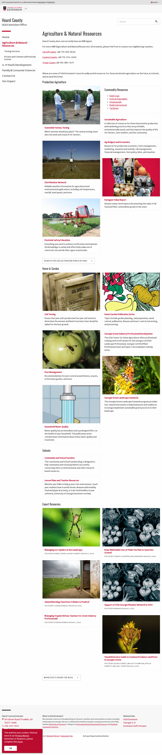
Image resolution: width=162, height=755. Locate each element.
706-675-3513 (10, 726)
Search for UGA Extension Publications (68, 260)
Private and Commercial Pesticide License (20, 58)
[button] (25, 8)
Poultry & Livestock (118, 105)
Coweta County (49, 57)
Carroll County (49, 52)
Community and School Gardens (60, 458)
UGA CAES (41, 2)
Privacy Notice (22, 735)
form (20, 741)
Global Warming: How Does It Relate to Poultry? (67, 602)
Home (5, 37)
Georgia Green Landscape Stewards (121, 398)
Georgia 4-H (129, 722)
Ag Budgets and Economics (117, 142)
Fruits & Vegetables (118, 99)
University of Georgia (57, 724)
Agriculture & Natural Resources (14, 44)
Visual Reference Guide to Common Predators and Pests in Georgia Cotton (130, 658)
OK (10, 748)
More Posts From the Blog (61, 677)
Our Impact (8, 81)
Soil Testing (50, 314)
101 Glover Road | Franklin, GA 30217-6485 (17, 721)
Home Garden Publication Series (119, 314)
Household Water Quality (56, 426)
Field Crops (114, 96)
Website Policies (53, 736)
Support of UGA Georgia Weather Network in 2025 (128, 605)
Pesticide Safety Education (57, 240)
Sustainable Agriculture (115, 119)
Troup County (48, 62)
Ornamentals (115, 102)
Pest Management (53, 372)
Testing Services (12, 51)
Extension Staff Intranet (134, 726)
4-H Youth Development (17, 64)
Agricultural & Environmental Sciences (91, 724)
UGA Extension (130, 719)
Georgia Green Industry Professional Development (128, 333)
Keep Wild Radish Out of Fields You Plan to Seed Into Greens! (129, 551)
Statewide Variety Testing (57, 127)
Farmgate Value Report (115, 200)
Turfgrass (113, 108)
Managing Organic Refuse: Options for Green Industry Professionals (70, 617)
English (156, 2)
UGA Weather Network (55, 182)
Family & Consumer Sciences (18, 70)
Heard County (12, 20)
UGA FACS (51, 2)
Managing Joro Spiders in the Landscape (63, 550)
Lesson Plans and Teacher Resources (62, 480)
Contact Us (8, 75)
